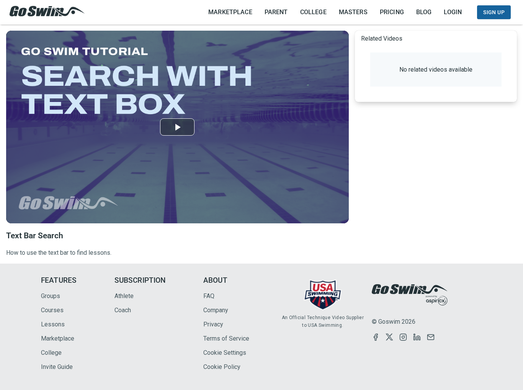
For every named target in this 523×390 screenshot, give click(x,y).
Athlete (124, 296)
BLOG (424, 12)
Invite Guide (57, 366)
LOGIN (453, 12)
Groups (50, 296)
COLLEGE (313, 12)
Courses (52, 310)
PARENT (276, 12)
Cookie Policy (221, 366)
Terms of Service (226, 338)
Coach (122, 310)
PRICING (392, 12)
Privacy (213, 324)
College (51, 352)
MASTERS (353, 12)
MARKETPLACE (230, 12)
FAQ (208, 296)
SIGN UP (494, 12)
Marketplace (57, 338)
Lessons (53, 324)
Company (215, 310)
